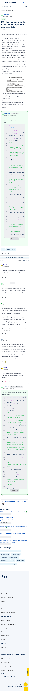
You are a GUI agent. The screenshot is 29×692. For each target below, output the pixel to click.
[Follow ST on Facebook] (11, 677)
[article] (14, 271)
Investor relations (5, 589)
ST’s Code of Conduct (6, 666)
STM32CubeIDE (15, 554)
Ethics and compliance (6, 658)
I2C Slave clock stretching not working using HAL (13, 511)
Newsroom (3, 631)
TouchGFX (4, 557)
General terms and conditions (8, 612)
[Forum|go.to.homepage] (10, 2)
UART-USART (20, 560)
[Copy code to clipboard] (23, 125)
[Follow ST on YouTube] (14, 677)
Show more (14, 238)
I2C (3, 249)
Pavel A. (5, 264)
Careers (3, 601)
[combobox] (14, 6)
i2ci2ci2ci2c (6, 14)
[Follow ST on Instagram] (8, 677)
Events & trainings (5, 635)
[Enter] (2, 6)
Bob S (4, 339)
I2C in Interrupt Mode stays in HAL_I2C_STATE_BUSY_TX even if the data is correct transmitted (13, 519)
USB (13, 560)
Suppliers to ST (5, 605)
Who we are (4, 586)
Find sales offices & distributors (8, 624)
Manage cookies (19, 686)
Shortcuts (3, 647)
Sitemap (3, 651)
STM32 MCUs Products (7, 10)
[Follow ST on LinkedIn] (5, 677)
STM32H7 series (5, 551)
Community (4, 628)
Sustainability (4, 593)
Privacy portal (10, 686)
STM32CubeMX (5, 554)
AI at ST (3, 639)
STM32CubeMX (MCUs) (5, 544)
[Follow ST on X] (2, 677)
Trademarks (23, 684)
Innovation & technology (7, 597)
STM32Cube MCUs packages (8, 564)
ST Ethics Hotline (5, 662)
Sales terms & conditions (13, 684)
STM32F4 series (11, 249)
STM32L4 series (13, 557)
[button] (1, 2)
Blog (2, 608)
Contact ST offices (5, 620)
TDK (4, 303)
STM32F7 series (5, 560)
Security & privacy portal (7, 670)
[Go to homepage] (4, 578)
